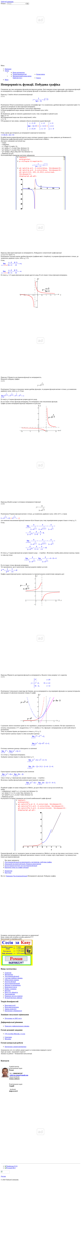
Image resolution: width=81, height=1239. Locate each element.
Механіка (8, 1039)
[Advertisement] (40, 50)
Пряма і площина (10, 989)
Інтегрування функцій (12, 983)
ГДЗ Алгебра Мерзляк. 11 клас (15, 1034)
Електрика (8, 1037)
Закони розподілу (10, 1009)
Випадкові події (10, 1005)
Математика (9, 974)
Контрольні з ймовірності (13, 1011)
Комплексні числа (11, 987)
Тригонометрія (10, 994)
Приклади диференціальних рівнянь (17, 1026)
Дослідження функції (12, 976)
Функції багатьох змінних (13, 998)
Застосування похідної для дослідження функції (21, 865)
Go (27, 3)
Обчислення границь (12, 980)
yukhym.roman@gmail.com (18, 1075)
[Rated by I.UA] (5, 1173)
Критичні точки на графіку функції (17, 867)
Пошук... (4, 3)
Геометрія (8, 973)
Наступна (8, 872)
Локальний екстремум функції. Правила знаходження (23, 864)
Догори (3, 1176)
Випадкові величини (12, 1007)
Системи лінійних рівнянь (14, 978)
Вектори (7, 990)
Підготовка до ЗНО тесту (13, 1018)
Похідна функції (10, 981)
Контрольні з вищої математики (15, 1046)
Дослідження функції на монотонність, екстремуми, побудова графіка (28, 862)
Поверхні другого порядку (14, 996)
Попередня (8, 871)
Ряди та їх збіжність (11, 992)
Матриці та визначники (13, 985)
